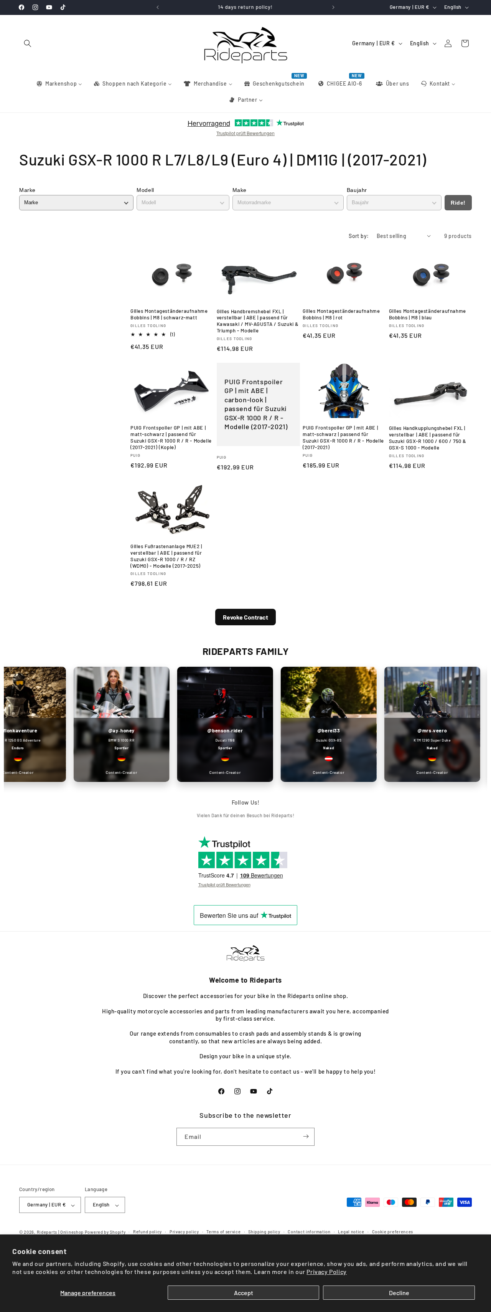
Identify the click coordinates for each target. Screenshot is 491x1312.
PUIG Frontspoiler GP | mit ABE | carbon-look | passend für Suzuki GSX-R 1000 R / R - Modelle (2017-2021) (255, 404)
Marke (27, 190)
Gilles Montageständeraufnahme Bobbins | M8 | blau (427, 314)
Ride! (458, 203)
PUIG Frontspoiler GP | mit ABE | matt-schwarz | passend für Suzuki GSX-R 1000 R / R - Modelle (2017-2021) (343, 438)
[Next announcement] (333, 7)
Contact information (309, 1231)
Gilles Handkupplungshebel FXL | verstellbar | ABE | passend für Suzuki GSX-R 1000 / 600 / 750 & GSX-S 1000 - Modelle (428, 438)
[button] (27, 43)
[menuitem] (58, 84)
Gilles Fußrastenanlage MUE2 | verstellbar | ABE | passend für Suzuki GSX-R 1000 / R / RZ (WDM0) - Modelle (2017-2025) (166, 556)
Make (239, 190)
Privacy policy (184, 1231)
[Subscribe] (305, 1136)
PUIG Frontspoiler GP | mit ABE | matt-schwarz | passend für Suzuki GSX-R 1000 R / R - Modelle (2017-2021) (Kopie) (171, 438)
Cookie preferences (393, 1231)
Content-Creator (108, 772)
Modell (145, 190)
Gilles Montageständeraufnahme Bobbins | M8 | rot (341, 314)
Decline (399, 1292)
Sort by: (359, 236)
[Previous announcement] (157, 7)
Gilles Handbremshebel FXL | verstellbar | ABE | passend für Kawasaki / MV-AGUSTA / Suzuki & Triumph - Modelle (258, 321)
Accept (243, 1292)
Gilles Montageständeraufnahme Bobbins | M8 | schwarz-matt (169, 314)
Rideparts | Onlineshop (60, 1232)
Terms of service (223, 1231)
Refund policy (147, 1231)
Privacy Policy (326, 1271)
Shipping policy (264, 1231)
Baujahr (357, 190)
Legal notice (351, 1231)
